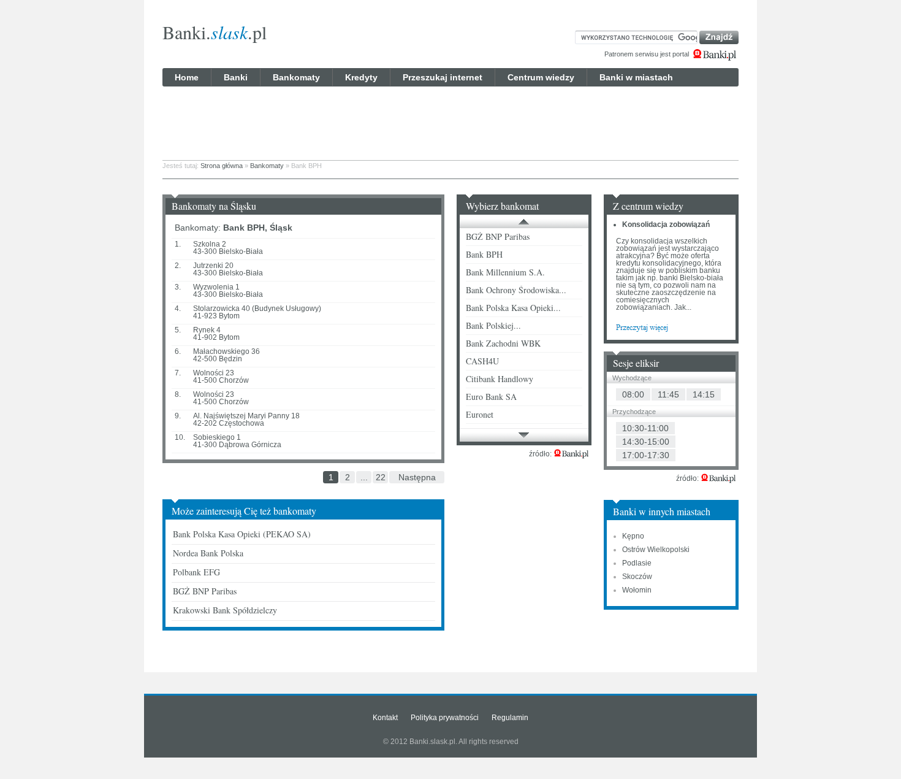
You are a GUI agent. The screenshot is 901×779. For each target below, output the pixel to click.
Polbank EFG (196, 572)
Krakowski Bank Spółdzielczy (225, 610)
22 (381, 477)
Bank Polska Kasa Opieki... (513, 307)
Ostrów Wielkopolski (656, 549)
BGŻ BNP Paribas (205, 591)
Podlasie (637, 563)
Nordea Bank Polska (208, 553)
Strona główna (221, 165)
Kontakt (385, 717)
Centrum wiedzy (541, 77)
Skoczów (637, 576)
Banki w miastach (636, 77)
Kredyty (361, 77)
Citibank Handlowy (499, 379)
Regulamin (510, 717)
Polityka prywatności (445, 717)
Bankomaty (296, 77)
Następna (417, 477)
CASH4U (482, 361)
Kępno (633, 536)
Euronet (479, 414)
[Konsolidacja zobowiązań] (642, 327)
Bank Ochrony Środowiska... (516, 290)
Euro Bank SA (491, 396)
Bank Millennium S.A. (505, 272)
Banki (236, 77)
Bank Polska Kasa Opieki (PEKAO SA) (242, 534)
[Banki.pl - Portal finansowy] (571, 453)
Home (187, 77)
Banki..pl (214, 32)
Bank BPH (484, 254)
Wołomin (637, 590)
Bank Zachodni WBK (503, 343)
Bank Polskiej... (493, 325)
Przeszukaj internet (442, 77)
